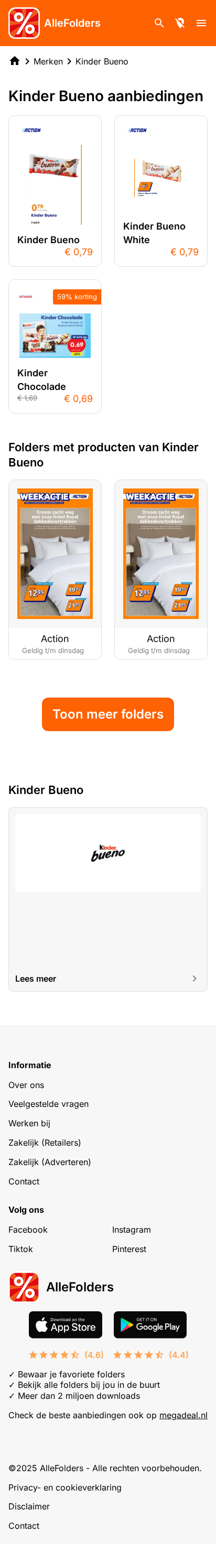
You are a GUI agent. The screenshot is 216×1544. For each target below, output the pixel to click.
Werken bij (29, 1123)
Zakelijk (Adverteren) (49, 1162)
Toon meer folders (108, 714)
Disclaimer (29, 1506)
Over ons (26, 1085)
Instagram (131, 1229)
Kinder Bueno (101, 61)
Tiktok (20, 1249)
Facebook (28, 1229)
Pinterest (129, 1249)
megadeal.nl (183, 1415)
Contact (23, 1181)
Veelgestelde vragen (48, 1104)
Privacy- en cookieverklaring (65, 1487)
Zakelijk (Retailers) (44, 1142)
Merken (48, 61)
